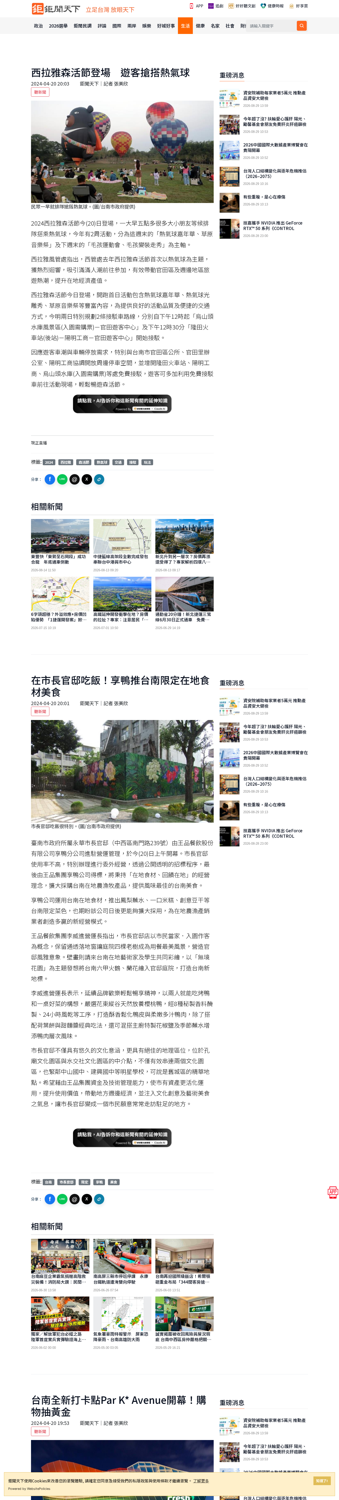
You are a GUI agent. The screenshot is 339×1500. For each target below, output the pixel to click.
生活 (185, 25)
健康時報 (275, 6)
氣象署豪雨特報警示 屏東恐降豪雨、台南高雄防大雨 (120, 1336)
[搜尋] (302, 26)
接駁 (132, 462)
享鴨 (99, 1181)
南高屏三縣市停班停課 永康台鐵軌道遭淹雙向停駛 (120, 1279)
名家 (215, 25)
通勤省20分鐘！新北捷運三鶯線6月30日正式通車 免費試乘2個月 (184, 619)
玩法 (147, 462)
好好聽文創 (245, 6)
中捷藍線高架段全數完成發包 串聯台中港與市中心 (122, 559)
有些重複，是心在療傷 (264, 197)
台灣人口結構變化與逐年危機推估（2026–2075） (274, 173)
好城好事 (166, 25)
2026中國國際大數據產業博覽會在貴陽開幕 (275, 147)
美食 (113, 1181)
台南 (48, 1181)
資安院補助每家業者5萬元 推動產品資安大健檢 (274, 95)
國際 (116, 25)
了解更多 (201, 1481)
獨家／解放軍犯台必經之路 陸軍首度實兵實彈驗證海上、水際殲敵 (58, 1339)
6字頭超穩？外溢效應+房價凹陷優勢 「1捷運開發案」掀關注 (59, 619)
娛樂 (146, 25)
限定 (84, 1181)
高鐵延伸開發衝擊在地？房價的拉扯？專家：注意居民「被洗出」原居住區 (120, 619)
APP (199, 6)
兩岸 (131, 25)
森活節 (84, 462)
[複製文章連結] (99, 479)
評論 (102, 25)
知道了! (322, 1480)
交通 (118, 462)
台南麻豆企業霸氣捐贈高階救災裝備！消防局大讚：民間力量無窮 (58, 1281)
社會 (230, 25)
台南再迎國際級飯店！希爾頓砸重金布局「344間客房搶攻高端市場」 (184, 1281)
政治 (38, 25)
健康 (200, 25)
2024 (49, 462)
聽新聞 (40, 92)
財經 (244, 25)
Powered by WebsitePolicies (29, 1489)
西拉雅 (66, 462)
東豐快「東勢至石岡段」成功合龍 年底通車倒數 (58, 559)
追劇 (218, 6)
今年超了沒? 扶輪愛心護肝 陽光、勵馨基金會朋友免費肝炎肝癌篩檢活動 (274, 124)
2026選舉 (58, 25)
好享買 (301, 6)
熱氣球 (102, 462)
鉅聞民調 (83, 25)
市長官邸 (66, 1181)
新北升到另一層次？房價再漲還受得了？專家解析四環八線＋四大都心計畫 (182, 561)
